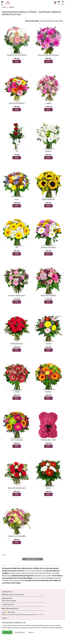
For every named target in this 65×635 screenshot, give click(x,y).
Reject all (31, 632)
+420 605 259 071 (9, 604)
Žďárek (11, 7)
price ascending (45, 21)
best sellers (35, 21)
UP (5, 555)
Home (4, 7)
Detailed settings (20, 632)
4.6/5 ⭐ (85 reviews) (8, 612)
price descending (57, 21)
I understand (7, 632)
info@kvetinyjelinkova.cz (11, 608)
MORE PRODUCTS (32, 559)
